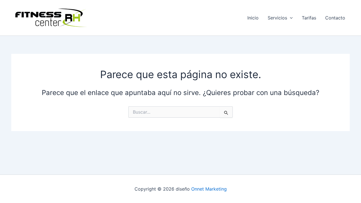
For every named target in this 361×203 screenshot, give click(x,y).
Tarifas (309, 18)
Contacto (335, 18)
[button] (290, 17)
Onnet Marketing (209, 189)
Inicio (253, 18)
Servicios (277, 18)
